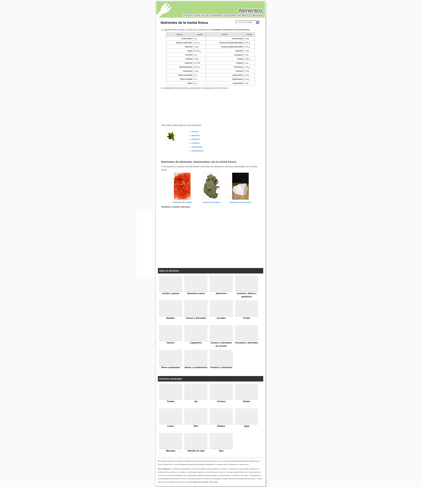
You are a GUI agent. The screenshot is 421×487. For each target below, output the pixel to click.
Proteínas (195, 143)
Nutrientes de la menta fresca (184, 22)
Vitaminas (195, 135)
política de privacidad (200, 482)
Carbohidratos (197, 151)
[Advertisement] (210, 106)
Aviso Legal (214, 482)
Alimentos (250, 10)
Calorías (195, 131)
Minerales (195, 139)
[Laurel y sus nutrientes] (211, 199)
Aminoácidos (196, 147)
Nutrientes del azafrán (182, 202)
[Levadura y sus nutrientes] (240, 199)
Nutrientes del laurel (211, 202)
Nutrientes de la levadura (240, 202)
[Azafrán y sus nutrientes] (182, 199)
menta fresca (221, 88)
